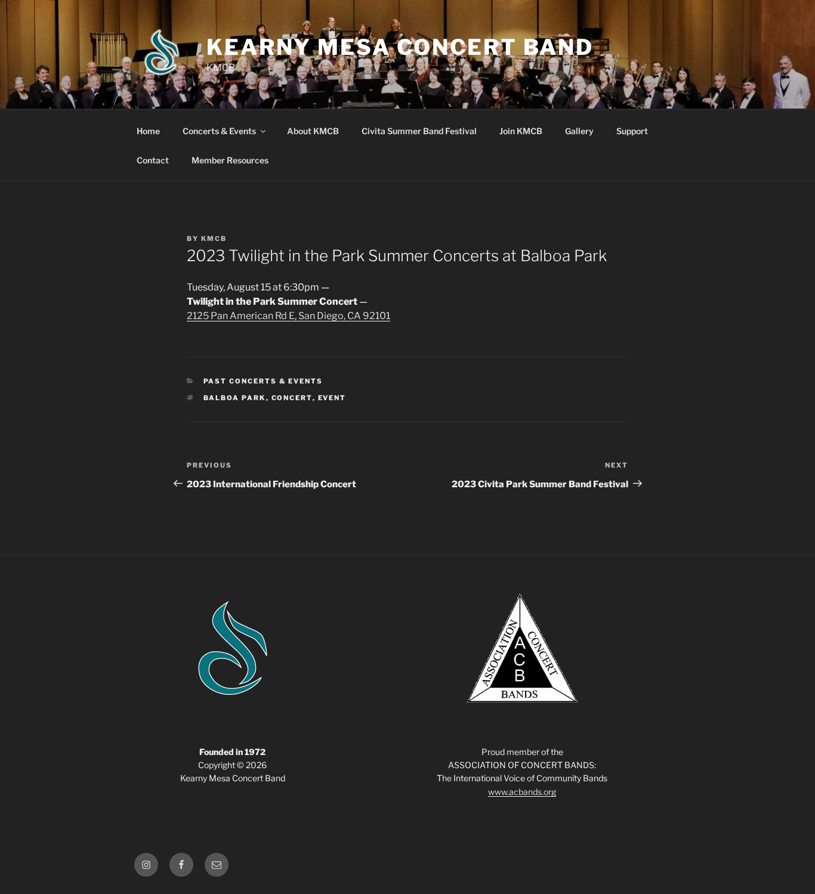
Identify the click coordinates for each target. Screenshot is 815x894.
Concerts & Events (219, 131)
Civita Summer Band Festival (419, 131)
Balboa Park (234, 398)
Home (148, 131)
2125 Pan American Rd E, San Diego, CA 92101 (288, 315)
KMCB (214, 238)
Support (632, 131)
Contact (153, 160)
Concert (292, 398)
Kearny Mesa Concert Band (400, 47)
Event (332, 398)
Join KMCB (520, 131)
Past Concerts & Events (263, 381)
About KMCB (313, 131)
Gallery (579, 131)
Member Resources (230, 160)
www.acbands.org (522, 792)
